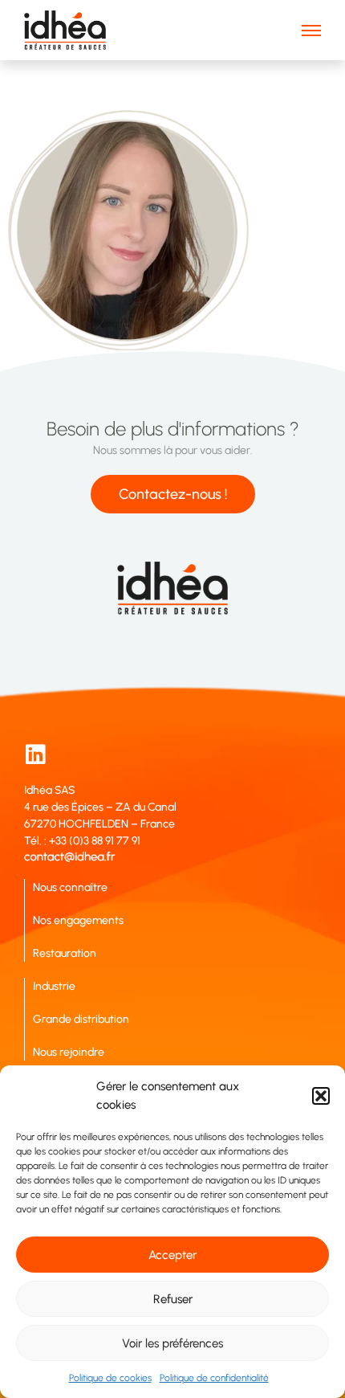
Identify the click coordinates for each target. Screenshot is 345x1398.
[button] (321, 1096)
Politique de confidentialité (214, 1378)
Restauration (64, 953)
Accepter (172, 1255)
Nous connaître (70, 887)
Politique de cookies (110, 1378)
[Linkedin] (35, 754)
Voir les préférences (172, 1343)
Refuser (173, 1299)
